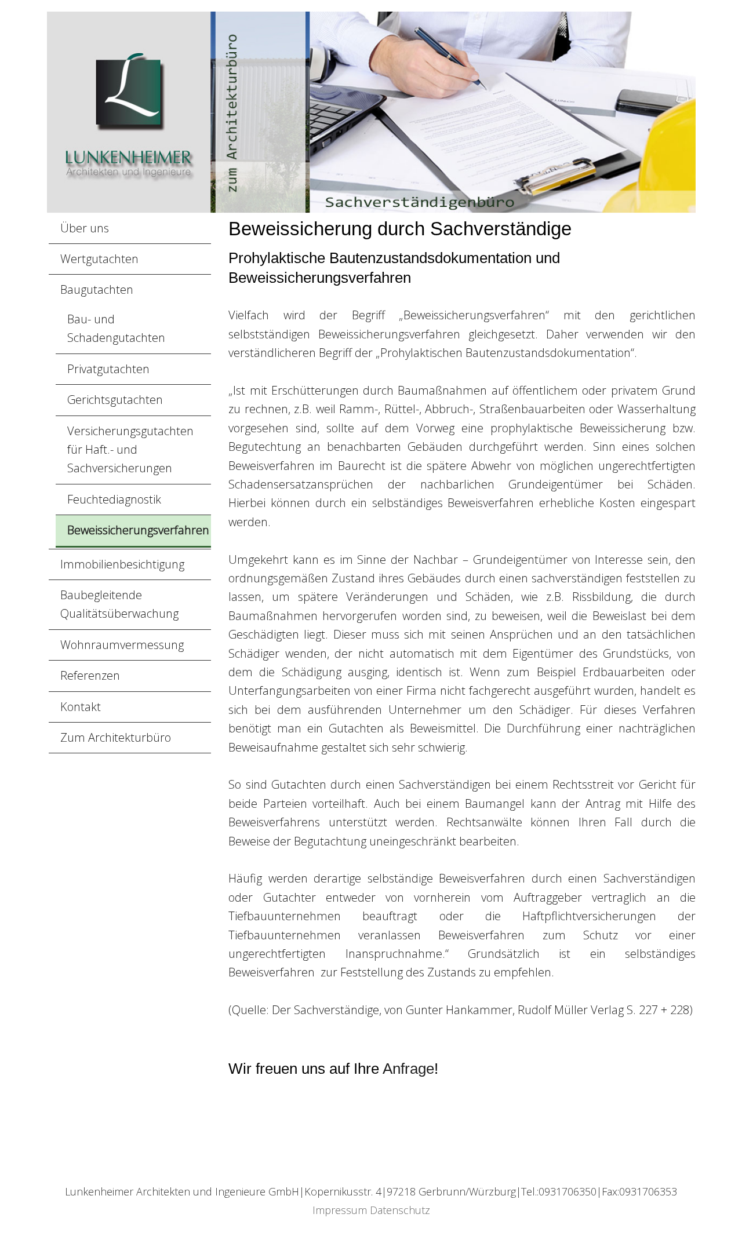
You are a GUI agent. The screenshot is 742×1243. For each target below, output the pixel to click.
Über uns (84, 228)
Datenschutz (400, 1210)
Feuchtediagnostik (114, 499)
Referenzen (90, 675)
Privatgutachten (108, 369)
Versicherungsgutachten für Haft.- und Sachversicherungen (130, 449)
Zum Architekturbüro (115, 737)
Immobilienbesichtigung (122, 564)
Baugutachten (96, 289)
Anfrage (408, 1068)
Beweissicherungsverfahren (138, 530)
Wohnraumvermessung (122, 645)
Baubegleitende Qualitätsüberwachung (119, 604)
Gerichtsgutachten (115, 399)
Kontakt (80, 707)
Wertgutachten (99, 259)
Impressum (339, 1210)
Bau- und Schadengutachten (116, 328)
